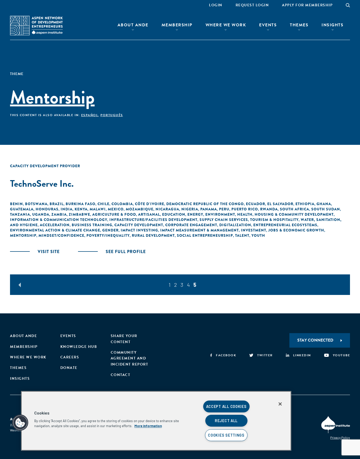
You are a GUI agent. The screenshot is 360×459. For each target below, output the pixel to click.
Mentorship (23, 235)
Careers (69, 357)
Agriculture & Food (114, 214)
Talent (242, 235)
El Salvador (280, 203)
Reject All (226, 420)
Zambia (59, 214)
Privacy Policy (340, 437)
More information (148, 426)
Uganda (40, 214)
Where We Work (226, 25)
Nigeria (189, 209)
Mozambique (139, 209)
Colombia (122, 203)
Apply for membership (307, 5)
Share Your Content (124, 338)
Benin (16, 203)
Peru (224, 209)
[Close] (280, 404)
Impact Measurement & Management (199, 230)
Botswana (36, 203)
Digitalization (235, 225)
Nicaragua (167, 209)
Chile (103, 203)
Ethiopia (304, 203)
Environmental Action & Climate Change (55, 230)
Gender (110, 230)
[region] (156, 421)
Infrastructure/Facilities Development (153, 219)
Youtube (341, 355)
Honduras (47, 209)
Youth (258, 235)
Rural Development (153, 235)
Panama (208, 209)
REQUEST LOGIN (252, 5)
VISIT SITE (49, 252)
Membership (177, 25)
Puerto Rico (244, 209)
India (66, 209)
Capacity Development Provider (45, 166)
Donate (68, 368)
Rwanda (269, 209)
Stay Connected (315, 340)
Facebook (226, 355)
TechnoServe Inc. (42, 183)
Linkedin (302, 355)
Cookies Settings (226, 435)
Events (268, 25)
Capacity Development (138, 225)
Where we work (28, 357)
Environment (220, 214)
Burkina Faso (80, 203)
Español (89, 115)
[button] (20, 422)
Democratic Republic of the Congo (205, 203)
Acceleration (55, 225)
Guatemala (21, 209)
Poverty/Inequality (108, 235)
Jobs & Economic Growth (296, 230)
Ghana (324, 203)
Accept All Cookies (226, 406)
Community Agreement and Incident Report (129, 358)
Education (173, 214)
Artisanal (149, 214)
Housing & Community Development (294, 214)
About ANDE (133, 25)
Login (215, 5)
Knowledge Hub (78, 346)
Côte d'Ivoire (149, 203)
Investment (253, 230)
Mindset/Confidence (61, 235)
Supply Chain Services (224, 219)
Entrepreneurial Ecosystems (285, 225)
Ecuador (255, 203)
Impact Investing (139, 230)
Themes (299, 25)
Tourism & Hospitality (274, 219)
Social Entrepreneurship (205, 235)
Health (244, 214)
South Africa (294, 209)
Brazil (57, 203)
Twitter (265, 355)
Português (111, 115)
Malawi (98, 209)
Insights (332, 25)
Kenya (81, 209)
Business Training (92, 225)
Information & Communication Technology (58, 219)
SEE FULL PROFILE (126, 252)
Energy (195, 214)
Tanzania (20, 214)
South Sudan (325, 209)
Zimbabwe (79, 214)
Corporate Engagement (191, 225)
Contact (120, 375)
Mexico (116, 209)
